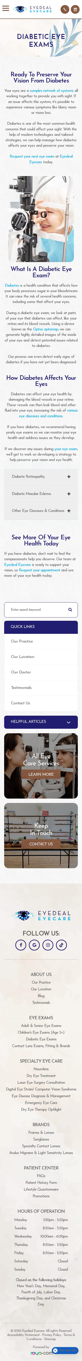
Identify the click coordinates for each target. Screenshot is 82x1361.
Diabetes (12, 286)
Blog (41, 996)
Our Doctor (21, 672)
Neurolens (41, 1069)
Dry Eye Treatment (41, 1076)
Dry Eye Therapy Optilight (41, 1110)
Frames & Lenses (41, 1133)
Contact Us (20, 703)
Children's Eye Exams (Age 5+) (41, 1033)
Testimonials (21, 688)
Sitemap (50, 1339)
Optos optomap (45, 329)
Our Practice (22, 641)
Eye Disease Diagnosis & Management (41, 1096)
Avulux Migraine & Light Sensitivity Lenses (41, 1153)
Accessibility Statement (23, 1335)
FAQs (41, 1176)
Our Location (22, 657)
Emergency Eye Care (41, 1103)
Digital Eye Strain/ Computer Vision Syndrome (41, 1089)
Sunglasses (41, 1139)
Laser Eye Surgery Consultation (41, 1083)
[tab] (41, 477)
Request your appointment (39, 570)
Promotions (41, 1196)
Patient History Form (41, 1183)
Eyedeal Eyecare (17, 565)
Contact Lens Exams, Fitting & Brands (41, 1046)
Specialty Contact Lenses (41, 1146)
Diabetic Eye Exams (41, 1039)
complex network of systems (51, 91)
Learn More (41, 775)
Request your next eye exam (32, 157)
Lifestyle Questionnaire (41, 1189)
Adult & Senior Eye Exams (41, 1026)
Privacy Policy (51, 1335)
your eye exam (65, 449)
